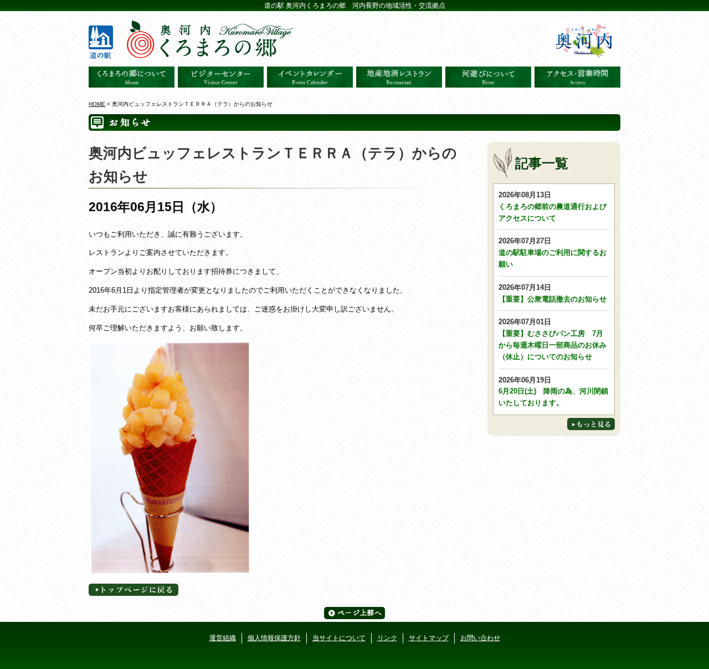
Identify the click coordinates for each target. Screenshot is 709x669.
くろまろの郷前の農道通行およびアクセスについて (553, 206)
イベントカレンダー (310, 77)
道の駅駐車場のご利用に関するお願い (553, 252)
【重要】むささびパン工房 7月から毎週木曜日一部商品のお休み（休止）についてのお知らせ (553, 339)
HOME (97, 104)
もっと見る (591, 424)
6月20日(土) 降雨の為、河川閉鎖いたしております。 (553, 391)
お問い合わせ (480, 638)
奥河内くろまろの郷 (131, 77)
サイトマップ (429, 638)
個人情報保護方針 (274, 638)
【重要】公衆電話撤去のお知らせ (553, 293)
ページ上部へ (354, 613)
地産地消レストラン (399, 77)
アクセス (577, 77)
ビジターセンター (221, 77)
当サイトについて (339, 638)
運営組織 (222, 638)
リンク (387, 638)
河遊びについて (488, 77)
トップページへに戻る (133, 590)
